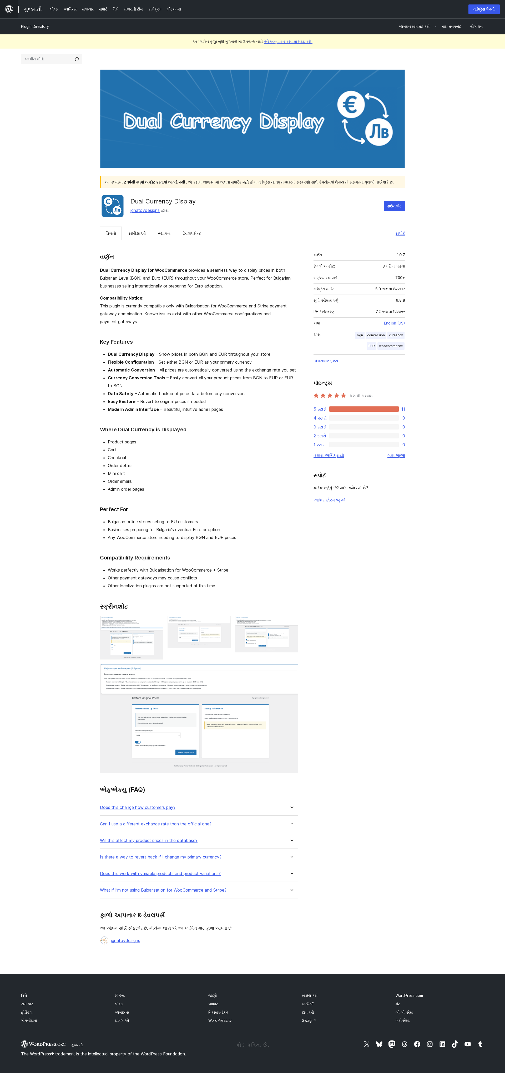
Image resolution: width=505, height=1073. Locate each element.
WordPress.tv (220, 1020)
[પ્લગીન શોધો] (77, 59)
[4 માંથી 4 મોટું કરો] (291, 670)
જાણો (212, 995)
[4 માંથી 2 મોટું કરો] (223, 622)
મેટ (398, 1004)
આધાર (213, 1004)
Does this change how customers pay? (137, 807)
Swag (309, 1020)
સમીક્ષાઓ (137, 233)
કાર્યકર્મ (308, 1004)
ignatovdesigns (145, 210)
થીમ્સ (119, 1004)
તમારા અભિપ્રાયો (329, 455)
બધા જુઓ (396, 455)
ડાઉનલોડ (394, 206)
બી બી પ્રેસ (404, 1012)
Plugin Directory (35, 26)
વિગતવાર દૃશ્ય (326, 360)
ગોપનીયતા (29, 1020)
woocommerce (391, 346)
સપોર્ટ (400, 233)
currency (396, 335)
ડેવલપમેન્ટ (192, 233)
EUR (371, 346)
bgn (360, 335)
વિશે (24, 995)
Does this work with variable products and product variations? (160, 873)
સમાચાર (27, 1004)
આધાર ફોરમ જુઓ (329, 500)
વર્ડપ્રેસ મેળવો (484, 9)
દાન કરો (308, 1012)
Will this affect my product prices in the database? (149, 840)
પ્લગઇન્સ (122, 1012)
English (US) (394, 323)
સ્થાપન (164, 233)
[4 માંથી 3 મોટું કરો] (291, 622)
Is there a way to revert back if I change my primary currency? (160, 857)
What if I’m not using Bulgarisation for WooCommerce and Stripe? (163, 890)
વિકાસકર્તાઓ (218, 1012)
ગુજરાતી (77, 1045)
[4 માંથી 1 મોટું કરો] (156, 622)
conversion (376, 335)
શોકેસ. (120, 995)
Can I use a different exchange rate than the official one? (155, 823)
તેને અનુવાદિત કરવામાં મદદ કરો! (288, 41)
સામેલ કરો (310, 995)
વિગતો (110, 233)
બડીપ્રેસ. (403, 1020)
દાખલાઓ (122, 1020)
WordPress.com (409, 995)
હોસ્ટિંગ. (27, 1012)
